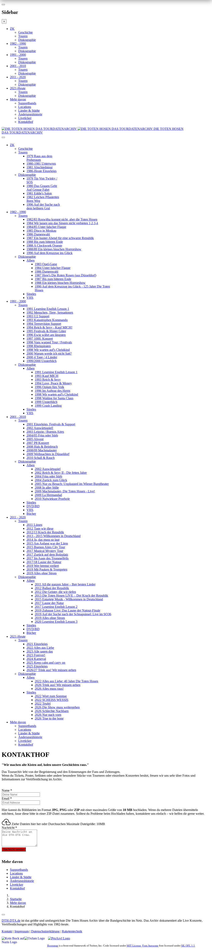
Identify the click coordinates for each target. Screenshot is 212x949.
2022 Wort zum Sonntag (51, 696)
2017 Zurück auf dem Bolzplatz (47, 554)
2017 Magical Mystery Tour (44, 551)
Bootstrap (52, 945)
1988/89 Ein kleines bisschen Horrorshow (53, 249)
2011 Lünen (34, 525)
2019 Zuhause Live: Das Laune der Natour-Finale (67, 610)
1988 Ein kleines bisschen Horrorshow (60, 282)
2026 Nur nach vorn (48, 714)
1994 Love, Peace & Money (53, 383)
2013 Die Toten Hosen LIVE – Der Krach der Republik (71, 595)
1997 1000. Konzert (39, 338)
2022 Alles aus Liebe (40, 647)
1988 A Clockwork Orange (44, 245)
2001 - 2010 (18, 66)
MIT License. (134, 945)
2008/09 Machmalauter (41, 450)
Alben (30, 260)
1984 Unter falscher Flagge (52, 268)
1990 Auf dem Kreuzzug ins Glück (49, 253)
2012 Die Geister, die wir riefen (55, 592)
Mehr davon (18, 99)
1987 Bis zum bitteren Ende (53, 279)
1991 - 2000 (18, 54)
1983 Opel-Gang (46, 264)
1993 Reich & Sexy (48, 379)
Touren (23, 36)
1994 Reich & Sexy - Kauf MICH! (49, 327)
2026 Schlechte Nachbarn (52, 711)
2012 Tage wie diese (39, 528)
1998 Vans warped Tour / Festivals (49, 342)
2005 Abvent (34, 439)
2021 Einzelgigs (37, 644)
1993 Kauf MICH (46, 376)
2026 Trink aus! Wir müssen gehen (57, 685)
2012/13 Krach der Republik (45, 532)
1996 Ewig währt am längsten (46, 335)
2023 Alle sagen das (39, 651)
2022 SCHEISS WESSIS (51, 700)
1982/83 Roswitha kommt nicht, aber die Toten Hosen (61, 219)
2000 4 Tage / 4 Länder (41, 357)
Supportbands (27, 103)
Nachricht (9, 827)
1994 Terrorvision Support (43, 323)
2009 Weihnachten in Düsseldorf (47, 454)
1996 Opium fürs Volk (49, 387)
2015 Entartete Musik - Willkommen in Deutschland (69, 599)
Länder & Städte (29, 110)
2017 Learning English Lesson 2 (56, 606)
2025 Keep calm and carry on (45, 662)
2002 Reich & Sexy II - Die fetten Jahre (61, 472)
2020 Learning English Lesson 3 (56, 621)
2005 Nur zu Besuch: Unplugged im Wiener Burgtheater (72, 484)
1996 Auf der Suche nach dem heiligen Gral (43, 206)
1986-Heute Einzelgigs (41, 171)
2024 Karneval (36, 659)
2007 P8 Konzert (37, 443)
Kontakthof (25, 122)
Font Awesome (150, 945)
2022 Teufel (43, 703)
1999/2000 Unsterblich (41, 361)
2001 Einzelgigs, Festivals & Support (50, 424)
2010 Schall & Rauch (40, 458)
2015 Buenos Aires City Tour (45, 547)
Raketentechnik (72, 931)
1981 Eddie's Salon (39, 193)
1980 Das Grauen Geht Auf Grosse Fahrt (41, 187)
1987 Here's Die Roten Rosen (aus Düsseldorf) (65, 275)
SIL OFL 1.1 (188, 945)
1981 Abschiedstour (39, 167)
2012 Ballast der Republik (52, 588)
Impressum (21, 931)
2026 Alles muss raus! (49, 688)
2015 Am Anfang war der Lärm (47, 543)
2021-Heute (17, 88)
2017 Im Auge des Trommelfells (47, 558)
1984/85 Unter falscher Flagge (46, 227)
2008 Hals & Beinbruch (42, 446)
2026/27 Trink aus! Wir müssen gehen (51, 670)
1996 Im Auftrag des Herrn (52, 390)
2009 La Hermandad (48, 495)
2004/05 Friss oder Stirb (42, 435)
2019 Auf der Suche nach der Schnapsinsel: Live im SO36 (73, 614)
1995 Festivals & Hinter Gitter (46, 331)
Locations (24, 107)
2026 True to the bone (49, 718)
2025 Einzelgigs (37, 666)
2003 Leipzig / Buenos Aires (45, 431)
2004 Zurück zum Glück (51, 480)
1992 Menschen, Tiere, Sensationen (49, 312)
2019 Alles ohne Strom (41, 573)
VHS (29, 297)
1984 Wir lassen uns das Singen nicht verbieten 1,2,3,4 (62, 223)
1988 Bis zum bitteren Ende (44, 242)
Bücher (31, 513)
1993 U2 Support (37, 316)
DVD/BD (33, 506)
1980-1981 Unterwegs (41, 163)
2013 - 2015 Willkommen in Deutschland (53, 536)
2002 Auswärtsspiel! (39, 428)
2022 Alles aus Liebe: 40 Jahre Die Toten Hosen (66, 681)
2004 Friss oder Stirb (48, 476)
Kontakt (7, 931)
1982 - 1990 (18, 43)
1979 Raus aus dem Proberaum (39, 158)
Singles (31, 294)
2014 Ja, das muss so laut (42, 539)
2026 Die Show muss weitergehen (57, 707)
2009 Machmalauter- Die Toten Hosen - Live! (65, 491)
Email (7, 798)
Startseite (16, 899)
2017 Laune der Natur (49, 603)
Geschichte (25, 32)
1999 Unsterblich (46, 402)
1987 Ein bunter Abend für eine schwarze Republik (60, 238)
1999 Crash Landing (48, 405)
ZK (12, 28)
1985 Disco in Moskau (41, 230)
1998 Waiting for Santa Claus (54, 398)
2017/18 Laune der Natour (43, 562)
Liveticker (24, 118)
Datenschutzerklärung (45, 931)
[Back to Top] (3, 914)
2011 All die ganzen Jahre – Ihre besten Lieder (65, 584)
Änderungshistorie (30, 114)
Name (7, 790)
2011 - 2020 (18, 77)
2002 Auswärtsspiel (47, 469)
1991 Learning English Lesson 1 (47, 309)
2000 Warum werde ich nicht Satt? (49, 353)
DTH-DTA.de (11, 920)
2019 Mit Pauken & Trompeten (46, 569)
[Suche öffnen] (106, 139)
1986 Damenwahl (38, 234)
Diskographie (27, 40)
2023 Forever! (35, 655)
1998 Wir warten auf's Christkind (48, 350)
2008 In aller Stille (47, 487)
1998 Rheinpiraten (38, 346)
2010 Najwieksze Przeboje (52, 498)
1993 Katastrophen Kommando (47, 320)
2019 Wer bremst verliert (42, 565)
